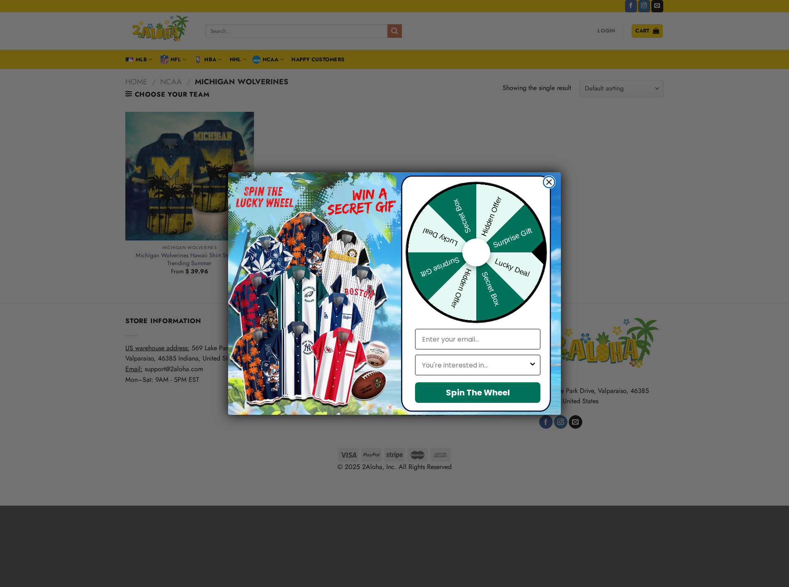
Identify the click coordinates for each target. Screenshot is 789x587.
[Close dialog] (549, 182)
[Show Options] (532, 365)
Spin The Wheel (478, 392)
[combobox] (475, 365)
